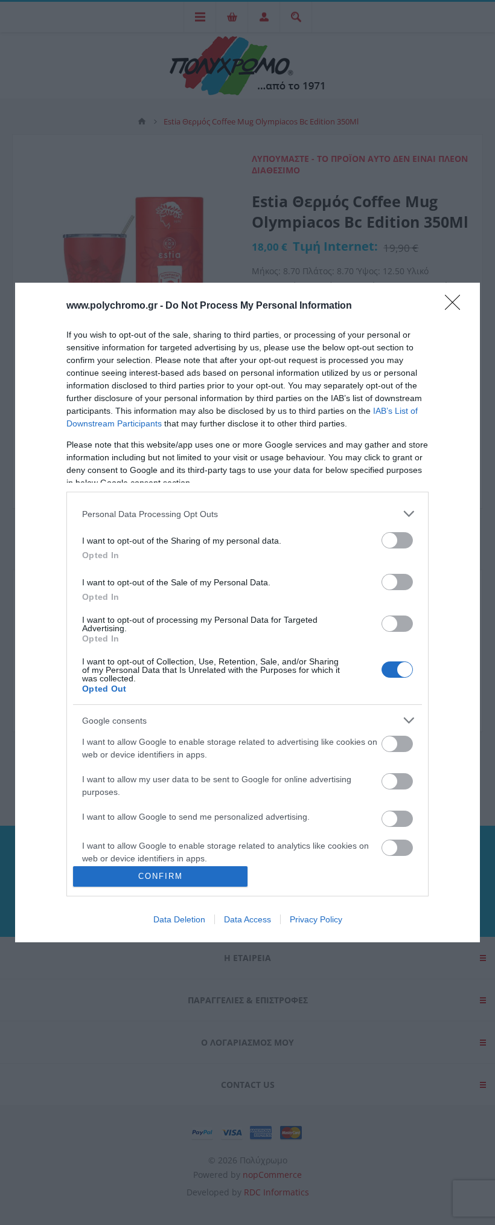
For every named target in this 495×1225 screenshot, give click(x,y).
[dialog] (247, 612)
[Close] (456, 306)
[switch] (397, 540)
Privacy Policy (316, 919)
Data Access (247, 919)
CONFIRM (160, 876)
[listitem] (247, 513)
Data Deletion (179, 919)
